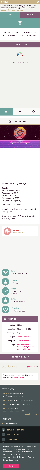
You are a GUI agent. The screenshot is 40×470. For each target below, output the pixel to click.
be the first (19, 378)
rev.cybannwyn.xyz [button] (21, 121)
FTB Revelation (23, 340)
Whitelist (26, 349)
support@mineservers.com (12, 10)
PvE (18, 344)
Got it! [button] (11, 466)
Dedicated (25, 344)
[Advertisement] (20, 85)
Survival (20, 347)
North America (23, 337)
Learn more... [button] (14, 460)
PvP (25, 347)
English (20, 333)
